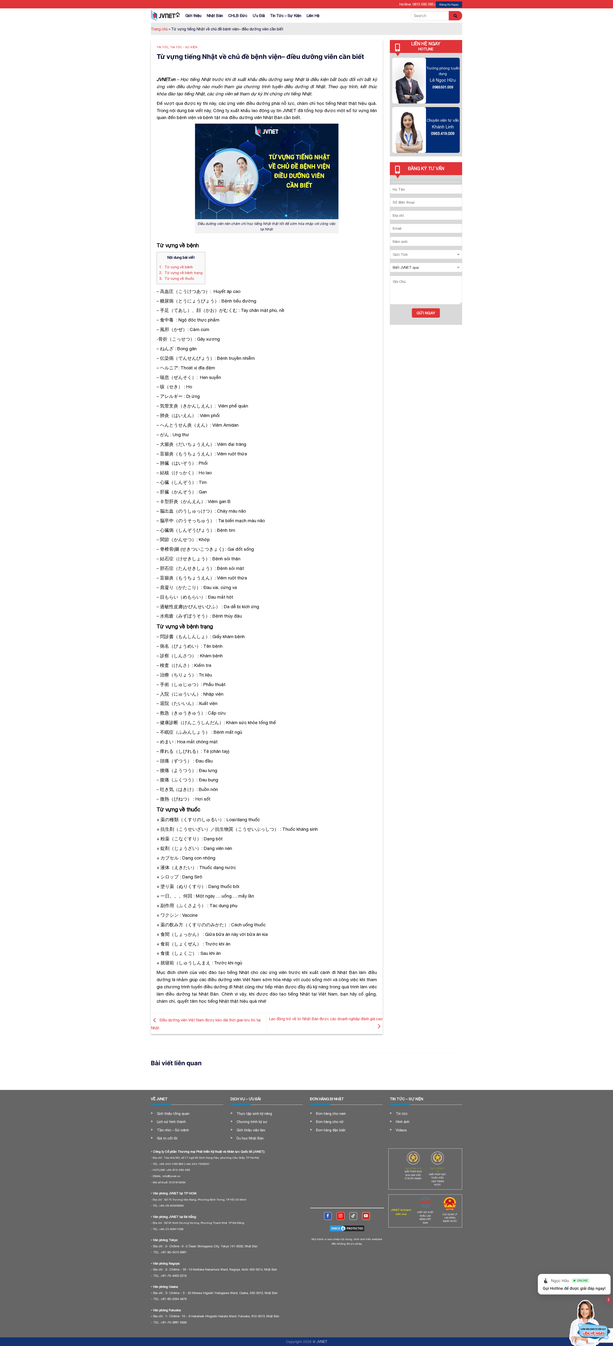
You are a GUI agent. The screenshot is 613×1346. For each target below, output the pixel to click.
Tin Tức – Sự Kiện (285, 15)
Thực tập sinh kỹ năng (254, 1114)
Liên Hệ (312, 15)
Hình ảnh (402, 1122)
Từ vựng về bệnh (176, 267)
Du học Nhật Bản (250, 1138)
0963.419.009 (442, 133)
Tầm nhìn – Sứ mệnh (173, 1130)
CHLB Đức (237, 15)
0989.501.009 (442, 87)
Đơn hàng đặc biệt (331, 1130)
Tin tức (163, 47)
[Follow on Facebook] (328, 1216)
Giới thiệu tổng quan (173, 1114)
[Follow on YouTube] (366, 1216)
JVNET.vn (166, 79)
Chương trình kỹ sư (252, 1122)
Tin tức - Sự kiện (184, 47)
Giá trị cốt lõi (167, 1138)
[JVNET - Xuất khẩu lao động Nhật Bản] (163, 15)
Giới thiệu (193, 15)
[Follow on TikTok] (353, 1216)
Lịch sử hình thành (171, 1122)
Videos (401, 1130)
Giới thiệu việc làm (251, 1130)
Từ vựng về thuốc (176, 278)
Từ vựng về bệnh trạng (181, 273)
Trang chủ (159, 29)
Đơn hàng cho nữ (330, 1122)
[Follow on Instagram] (341, 1216)
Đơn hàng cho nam (331, 1114)
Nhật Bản (215, 15)
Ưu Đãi (259, 15)
